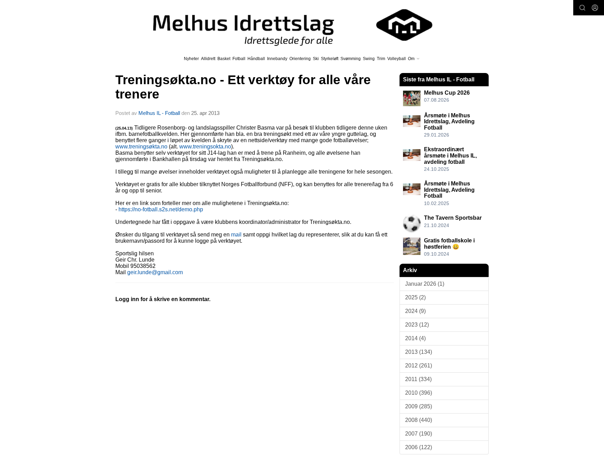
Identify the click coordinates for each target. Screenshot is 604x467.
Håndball (256, 58)
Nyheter (191, 58)
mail (236, 235)
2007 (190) (418, 434)
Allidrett (208, 58)
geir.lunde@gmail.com (155, 272)
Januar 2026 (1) (424, 284)
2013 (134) (418, 352)
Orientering (300, 58)
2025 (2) (415, 297)
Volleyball (396, 58)
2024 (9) (415, 311)
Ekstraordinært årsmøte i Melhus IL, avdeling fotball (450, 155)
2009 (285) (418, 406)
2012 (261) (418, 366)
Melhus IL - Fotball (159, 113)
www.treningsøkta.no (141, 146)
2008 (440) (418, 420)
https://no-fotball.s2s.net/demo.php (160, 209)
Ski (316, 58)
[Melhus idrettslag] (284, 25)
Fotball (238, 58)
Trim (381, 58)
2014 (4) (415, 338)
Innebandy (277, 58)
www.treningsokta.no (205, 146)
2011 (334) (418, 379)
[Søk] (582, 7)
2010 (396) (418, 393)
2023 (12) (417, 325)
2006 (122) (418, 447)
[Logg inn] (595, 7)
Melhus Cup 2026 (447, 93)
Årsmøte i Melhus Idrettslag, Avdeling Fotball (449, 121)
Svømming (350, 58)
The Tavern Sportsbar (453, 218)
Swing (369, 58)
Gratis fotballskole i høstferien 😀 (449, 244)
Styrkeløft (329, 58)
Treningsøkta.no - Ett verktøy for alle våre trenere (243, 87)
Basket (223, 58)
